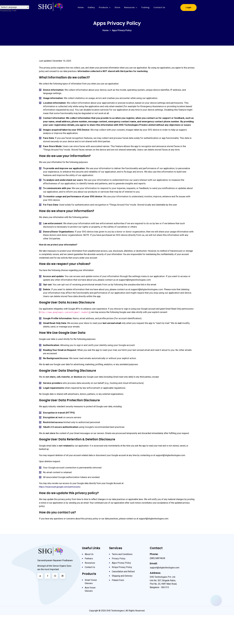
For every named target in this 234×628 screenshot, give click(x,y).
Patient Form (118, 580)
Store (117, 7)
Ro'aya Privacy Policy (122, 567)
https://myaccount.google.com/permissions (59, 487)
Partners (89, 558)
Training (145, 7)
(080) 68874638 (157, 558)
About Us (89, 554)
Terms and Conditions (122, 554)
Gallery (91, 7)
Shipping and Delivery (122, 576)
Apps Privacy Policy (121, 563)
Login (188, 7)
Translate (21, 10)
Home (81, 7)
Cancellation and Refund (123, 571)
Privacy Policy (118, 558)
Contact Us (159, 7)
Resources (129, 7)
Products (103, 7)
